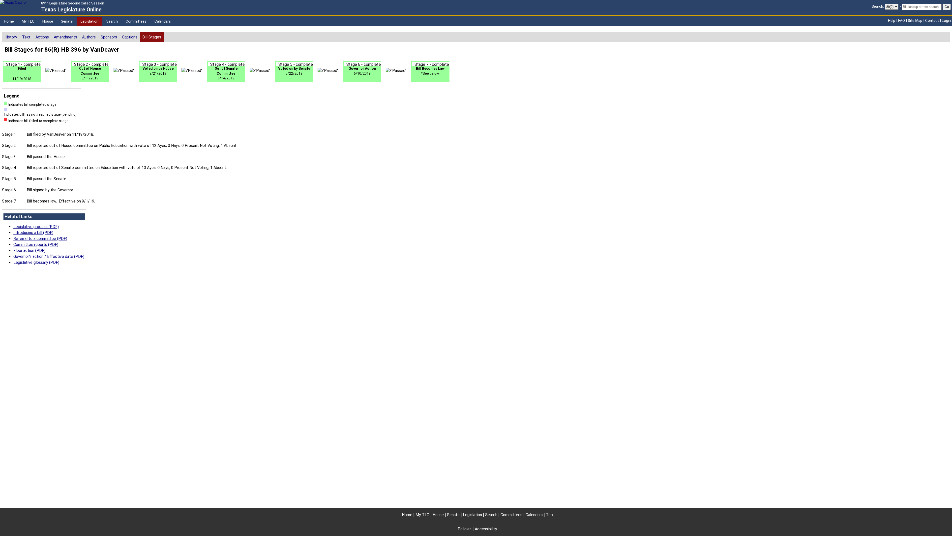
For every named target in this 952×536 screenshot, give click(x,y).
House (47, 21)
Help (891, 20)
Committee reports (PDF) (35, 244)
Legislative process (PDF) (36, 226)
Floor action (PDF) (29, 250)
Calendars (162, 21)
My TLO (28, 21)
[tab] (11, 37)
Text (26, 37)
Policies (465, 529)
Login (946, 20)
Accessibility (486, 529)
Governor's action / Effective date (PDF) (48, 256)
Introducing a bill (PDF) (33, 232)
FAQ (901, 20)
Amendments (65, 37)
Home (9, 21)
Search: (878, 6)
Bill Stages (151, 37)
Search (112, 21)
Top (549, 514)
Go (947, 7)
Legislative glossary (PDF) (36, 262)
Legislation (89, 21)
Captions (129, 37)
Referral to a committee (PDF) (40, 238)
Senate (67, 21)
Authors (89, 37)
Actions (42, 37)
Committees (136, 21)
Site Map (915, 20)
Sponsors (109, 37)
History (10, 37)
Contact (932, 20)
